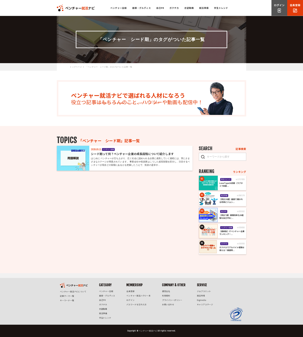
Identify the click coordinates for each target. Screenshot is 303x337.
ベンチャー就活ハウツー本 (138, 295)
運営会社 (166, 291)
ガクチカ (174, 7)
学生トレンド (221, 7)
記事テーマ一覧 (67, 296)
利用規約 (166, 295)
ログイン (130, 300)
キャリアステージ (205, 304)
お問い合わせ (168, 304)
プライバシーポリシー (172, 300)
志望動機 (189, 7)
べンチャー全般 (118, 7)
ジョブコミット (204, 291)
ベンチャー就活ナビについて (73, 291)
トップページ (76, 67)
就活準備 (203, 7)
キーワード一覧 (67, 300)
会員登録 (130, 291)
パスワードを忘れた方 (136, 304)
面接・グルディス (141, 7)
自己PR (160, 7)
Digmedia (201, 300)
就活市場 (201, 295)
